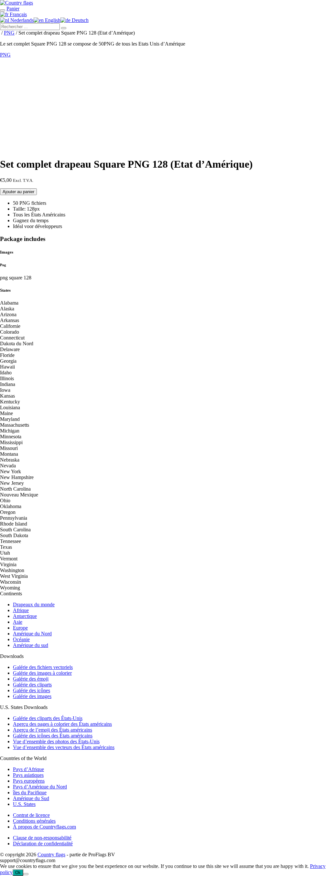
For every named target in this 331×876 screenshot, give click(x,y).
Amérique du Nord (32, 633)
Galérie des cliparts (32, 684)
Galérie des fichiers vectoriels (43, 667)
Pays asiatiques (28, 775)
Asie (17, 622)
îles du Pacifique (30, 792)
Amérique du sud (30, 645)
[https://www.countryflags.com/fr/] (16, 2)
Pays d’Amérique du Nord (40, 786)
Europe (20, 628)
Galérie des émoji (30, 679)
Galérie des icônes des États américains (52, 735)
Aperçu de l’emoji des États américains (52, 730)
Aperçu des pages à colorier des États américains (62, 724)
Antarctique (25, 616)
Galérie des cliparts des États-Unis (47, 718)
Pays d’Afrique (28, 769)
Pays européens (29, 781)
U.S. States (24, 804)
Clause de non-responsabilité (42, 837)
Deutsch (79, 20)
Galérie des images (32, 696)
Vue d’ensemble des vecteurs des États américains (63, 747)
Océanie (21, 639)
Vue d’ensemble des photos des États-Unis (56, 741)
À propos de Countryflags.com (44, 826)
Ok (18, 872)
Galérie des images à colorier (42, 673)
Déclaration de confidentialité (43, 843)
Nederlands (21, 20)
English (52, 20)
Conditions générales (34, 821)
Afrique (21, 610)
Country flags (51, 854)
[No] (25, 874)
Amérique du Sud (31, 798)
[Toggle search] (2, 10)
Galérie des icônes (31, 690)
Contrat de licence (31, 815)
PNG (9, 33)
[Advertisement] (165, 106)
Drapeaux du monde (34, 604)
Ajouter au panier (18, 191)
